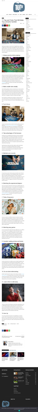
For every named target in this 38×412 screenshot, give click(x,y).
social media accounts (5, 193)
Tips (18, 14)
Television (27, 91)
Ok (19, 410)
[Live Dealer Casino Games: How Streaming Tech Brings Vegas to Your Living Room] (13, 354)
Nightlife (27, 75)
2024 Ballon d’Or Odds (21, 380)
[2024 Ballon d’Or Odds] (15, 381)
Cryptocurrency (28, 47)
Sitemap (27, 27)
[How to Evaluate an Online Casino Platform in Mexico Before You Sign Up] (20, 354)
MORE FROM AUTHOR (12, 350)
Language (27, 65)
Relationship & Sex (29, 82)
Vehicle (27, 96)
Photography (28, 78)
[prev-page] (2, 362)
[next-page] (3, 362)
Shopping (27, 85)
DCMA (27, 23)
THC (26, 92)
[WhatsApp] (9, 25)
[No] (36, 409)
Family (27, 51)
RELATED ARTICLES (5, 350)
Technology (28, 89)
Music (27, 74)
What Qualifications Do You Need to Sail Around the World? (7, 337)
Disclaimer (27, 24)
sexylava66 (4, 82)
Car (26, 40)
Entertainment (28, 50)
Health (27, 60)
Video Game (28, 98)
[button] (35, 14)
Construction (28, 46)
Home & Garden (15, 14)
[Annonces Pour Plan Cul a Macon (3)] (15, 378)
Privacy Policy (28, 26)
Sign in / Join (3, 0)
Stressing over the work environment (11, 125)
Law (26, 67)
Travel (27, 95)
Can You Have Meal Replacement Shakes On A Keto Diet (21, 373)
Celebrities (27, 44)
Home (7, 14)
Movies (27, 72)
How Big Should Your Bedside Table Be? (19, 337)
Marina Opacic (4, 23)
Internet (27, 64)
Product (27, 79)
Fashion (27, 53)
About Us (27, 20)
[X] (5, 25)
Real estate (28, 81)
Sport (27, 14)
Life (26, 68)
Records (18, 323)
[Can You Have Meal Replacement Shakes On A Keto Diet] (15, 373)
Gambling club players (13, 323)
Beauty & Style (28, 34)
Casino (21, 14)
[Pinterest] (7, 25)
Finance (27, 54)
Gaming (27, 58)
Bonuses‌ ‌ (6, 323)
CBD (26, 43)
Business (27, 39)
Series (27, 84)
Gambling (23, 14)
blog (26, 37)
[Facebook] (3, 25)
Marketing (27, 71)
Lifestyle (27, 70)
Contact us (30, 14)
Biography (10, 14)
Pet (26, 77)
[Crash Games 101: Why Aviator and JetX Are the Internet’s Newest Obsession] (5, 354)
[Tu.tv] (19, 7)
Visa (26, 99)
